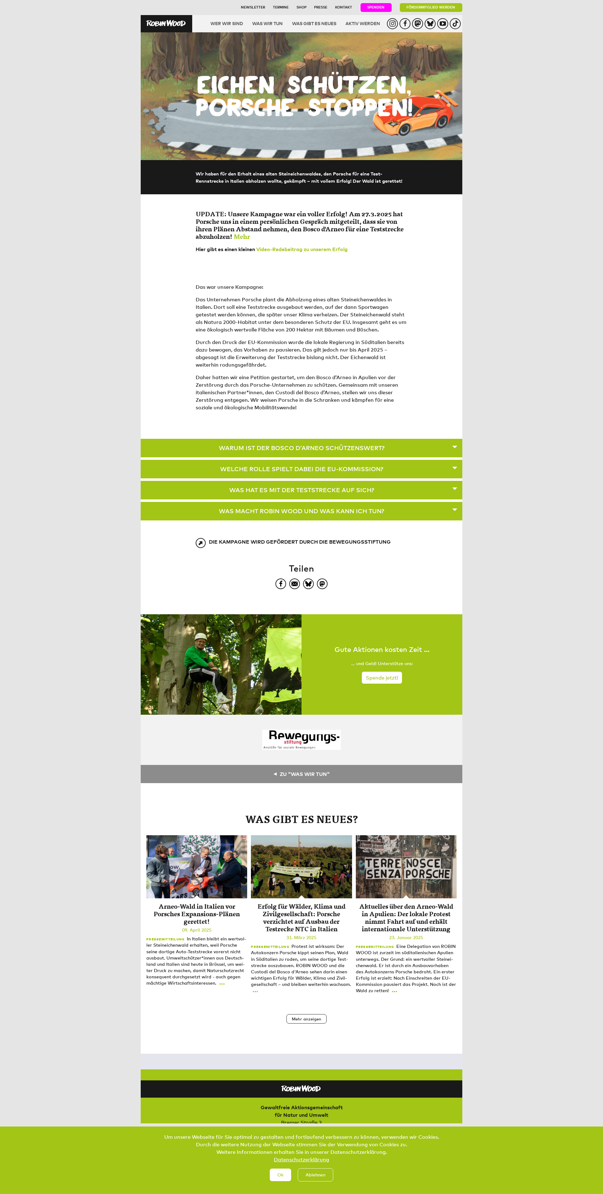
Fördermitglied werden (430, 7)
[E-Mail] (294, 583)
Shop (301, 7)
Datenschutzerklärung (301, 1159)
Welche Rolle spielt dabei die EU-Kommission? (301, 468)
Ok (280, 1174)
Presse (320, 7)
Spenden (375, 7)
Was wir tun (267, 23)
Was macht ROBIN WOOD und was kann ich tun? (301, 510)
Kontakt (343, 7)
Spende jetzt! (382, 678)
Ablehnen (315, 1174)
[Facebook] (280, 583)
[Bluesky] (308, 583)
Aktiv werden (362, 23)
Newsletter (253, 7)
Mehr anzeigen (306, 1018)
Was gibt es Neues (314, 23)
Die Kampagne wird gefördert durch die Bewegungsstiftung (300, 542)
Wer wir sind (226, 23)
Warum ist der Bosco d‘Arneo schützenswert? (301, 447)
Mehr (242, 236)
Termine (281, 7)
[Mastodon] (322, 583)
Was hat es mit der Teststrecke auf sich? (301, 489)
